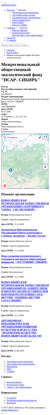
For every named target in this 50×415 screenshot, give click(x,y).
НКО (9, 369)
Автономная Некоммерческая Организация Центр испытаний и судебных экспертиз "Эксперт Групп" (24, 232)
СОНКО (11, 371)
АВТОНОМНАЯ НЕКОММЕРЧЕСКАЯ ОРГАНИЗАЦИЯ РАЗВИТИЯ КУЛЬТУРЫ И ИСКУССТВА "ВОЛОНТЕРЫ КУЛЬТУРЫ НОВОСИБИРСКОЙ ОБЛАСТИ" (21, 328)
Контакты (11, 403)
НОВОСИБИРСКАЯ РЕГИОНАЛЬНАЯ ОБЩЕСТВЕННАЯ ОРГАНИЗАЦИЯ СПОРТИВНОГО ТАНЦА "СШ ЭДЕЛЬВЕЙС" (25, 205)
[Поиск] (28, 45)
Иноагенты (12, 366)
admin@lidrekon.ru (9, 410)
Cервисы (11, 28)
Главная (10, 50)
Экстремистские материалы (25, 12)
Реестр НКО (18, 22)
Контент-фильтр (20, 30)
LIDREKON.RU (9, 5)
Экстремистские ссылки (23, 15)
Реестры (11, 10)
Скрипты (11, 38)
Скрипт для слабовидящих (19, 387)
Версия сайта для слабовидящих (27, 35)
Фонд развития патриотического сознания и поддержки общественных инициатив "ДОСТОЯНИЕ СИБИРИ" (24, 259)
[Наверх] (2, 413)
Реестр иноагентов (21, 20)
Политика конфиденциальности (22, 400)
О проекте (11, 40)
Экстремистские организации (26, 17)
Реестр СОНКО (19, 25)
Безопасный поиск (21, 33)
